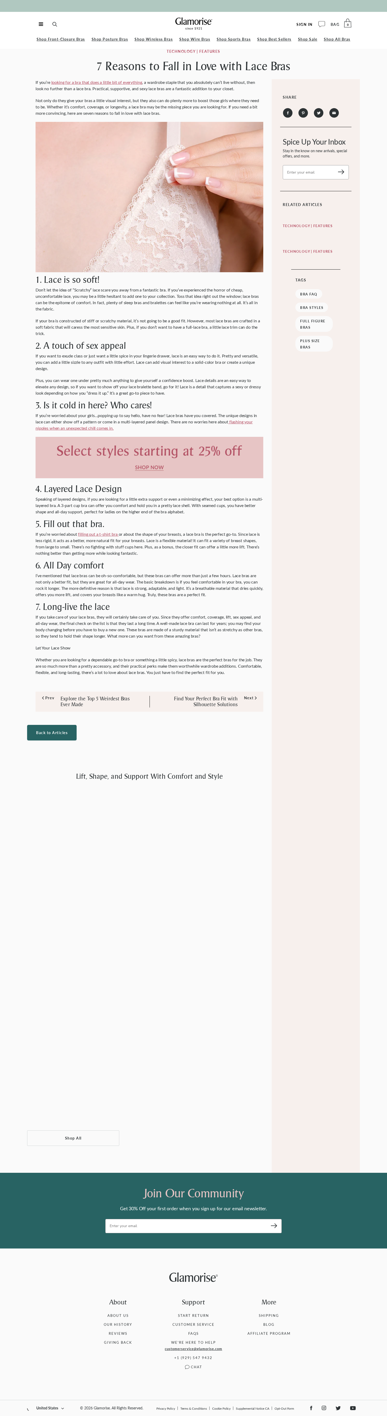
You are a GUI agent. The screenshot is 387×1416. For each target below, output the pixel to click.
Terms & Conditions (193, 1408)
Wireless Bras (154, 39)
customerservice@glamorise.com (193, 1348)
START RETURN (193, 1315)
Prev (48, 698)
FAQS (193, 1333)
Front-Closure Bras (61, 39)
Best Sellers (274, 39)
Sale (307, 39)
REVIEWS (118, 1333)
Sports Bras (234, 39)
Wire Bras (194, 39)
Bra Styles (311, 307)
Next (249, 698)
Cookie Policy (221, 1408)
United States (47, 1407)
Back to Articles (52, 732)
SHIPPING (269, 1315)
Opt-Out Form (284, 1408)
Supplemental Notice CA (252, 1408)
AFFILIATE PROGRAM (269, 1333)
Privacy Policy (165, 1408)
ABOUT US (118, 1315)
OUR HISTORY (118, 1324)
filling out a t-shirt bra (98, 534)
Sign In (304, 24)
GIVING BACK (118, 1342)
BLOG (269, 1324)
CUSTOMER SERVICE (193, 1324)
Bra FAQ (308, 294)
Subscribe (339, 172)
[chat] (322, 24)
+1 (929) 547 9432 (193, 1357)
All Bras (337, 39)
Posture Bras (110, 39)
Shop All (73, 1138)
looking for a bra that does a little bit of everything (96, 82)
